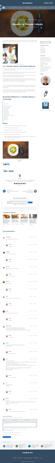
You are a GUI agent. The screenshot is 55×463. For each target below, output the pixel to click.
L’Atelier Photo (42, 48)
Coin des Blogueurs (28, 7)
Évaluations (34, 7)
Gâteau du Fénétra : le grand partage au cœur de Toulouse (24, 220)
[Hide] (0, 11)
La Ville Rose (42, 47)
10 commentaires (31, 225)
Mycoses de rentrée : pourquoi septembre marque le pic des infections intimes (44, 70)
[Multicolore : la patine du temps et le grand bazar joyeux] (29, 446)
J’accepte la (20, 204)
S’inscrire (30, 202)
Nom (4, 420)
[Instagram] (26, 452)
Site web (28, 420)
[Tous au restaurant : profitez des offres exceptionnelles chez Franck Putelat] (33, 216)
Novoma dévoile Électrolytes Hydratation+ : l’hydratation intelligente (44, 64)
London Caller (8, 325)
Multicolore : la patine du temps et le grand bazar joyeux (35, 446)
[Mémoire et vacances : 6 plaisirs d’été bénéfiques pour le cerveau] (16, 446)
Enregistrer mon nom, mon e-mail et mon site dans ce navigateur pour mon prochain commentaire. (15, 428)
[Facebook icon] (14, 183)
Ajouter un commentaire (6, 423)
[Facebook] (3, 164)
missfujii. (7, 281)
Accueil (10, 7)
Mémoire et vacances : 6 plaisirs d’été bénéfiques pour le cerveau (22, 446)
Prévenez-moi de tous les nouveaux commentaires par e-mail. (12, 432)
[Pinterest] (30, 452)
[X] (5, 164)
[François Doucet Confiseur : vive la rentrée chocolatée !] (15, 216)
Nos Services (40, 7)
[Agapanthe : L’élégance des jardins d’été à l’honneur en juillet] (4, 446)
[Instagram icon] (21, 183)
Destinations (15, 7)
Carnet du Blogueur (43, 51)
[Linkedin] (8, 164)
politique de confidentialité (22, 204)
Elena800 (7, 266)
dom (6, 358)
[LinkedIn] (28, 452)
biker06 (7, 398)
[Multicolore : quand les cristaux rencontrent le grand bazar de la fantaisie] (42, 446)
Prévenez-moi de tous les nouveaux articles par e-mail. (11, 434)
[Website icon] (18, 183)
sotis (7, 296)
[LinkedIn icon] (16, 183)
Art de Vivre (21, 7)
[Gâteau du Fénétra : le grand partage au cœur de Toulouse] (24, 216)
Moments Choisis (42, 50)
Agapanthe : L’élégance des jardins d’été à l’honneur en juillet (10, 446)
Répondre (35, 244)
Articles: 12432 (20, 185)
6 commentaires (8, 224)
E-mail (16, 420)
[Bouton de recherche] (50, 42)
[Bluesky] (7, 164)
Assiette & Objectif (43, 49)
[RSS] (31, 452)
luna (6, 382)
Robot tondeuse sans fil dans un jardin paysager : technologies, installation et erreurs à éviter (45, 61)
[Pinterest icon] (23, 183)
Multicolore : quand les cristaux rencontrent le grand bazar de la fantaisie (48, 446)
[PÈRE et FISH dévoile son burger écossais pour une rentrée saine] (6, 216)
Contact (45, 7)
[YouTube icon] (25, 183)
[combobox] (45, 42)
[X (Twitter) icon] (19, 183)
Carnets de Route (42, 52)
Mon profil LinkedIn (30, 181)
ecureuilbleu (8, 237)
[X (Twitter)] (24, 452)
